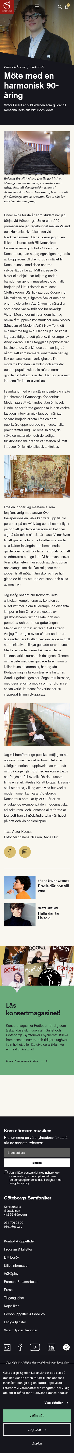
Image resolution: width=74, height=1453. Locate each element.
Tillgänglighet (14, 1297)
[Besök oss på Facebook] (20, 1347)
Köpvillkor (11, 1306)
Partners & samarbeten (21, 1281)
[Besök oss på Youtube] (35, 1347)
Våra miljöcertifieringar (20, 1330)
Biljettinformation (16, 1265)
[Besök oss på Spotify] (66, 1347)
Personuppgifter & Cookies (24, 1314)
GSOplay (11, 1273)
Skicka (37, 1163)
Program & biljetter (18, 1249)
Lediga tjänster (15, 1322)
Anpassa (34, 1429)
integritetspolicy (19, 1183)
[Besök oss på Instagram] (7, 1347)
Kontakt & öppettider (19, 1241)
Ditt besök (11, 1257)
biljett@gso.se (13, 1226)
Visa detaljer (54, 1403)
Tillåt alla (37, 1415)
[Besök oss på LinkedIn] (51, 1347)
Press (8, 1289)
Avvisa (37, 1443)
